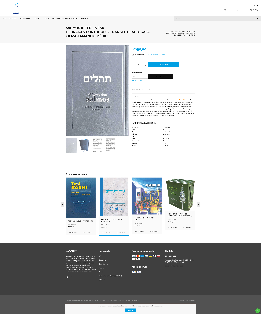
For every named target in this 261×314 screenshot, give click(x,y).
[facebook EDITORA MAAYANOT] (258, 5)
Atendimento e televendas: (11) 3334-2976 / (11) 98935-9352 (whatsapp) (179, 261)
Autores (37, 18)
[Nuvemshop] (187, 301)
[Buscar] (258, 18)
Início (4, 18)
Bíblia (176, 31)
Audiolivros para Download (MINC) (65, 18)
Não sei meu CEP (137, 80)
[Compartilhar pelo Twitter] (146, 89)
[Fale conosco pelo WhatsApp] (257, 310)
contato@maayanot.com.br (174, 266)
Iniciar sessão (243, 10)
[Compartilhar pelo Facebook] (143, 89)
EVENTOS (84, 18)
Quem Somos (25, 18)
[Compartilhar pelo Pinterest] (149, 89)
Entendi (130, 310)
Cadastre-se (230, 10)
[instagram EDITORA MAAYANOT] (254, 5)
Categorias (13, 18)
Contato (46, 18)
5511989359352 (170, 256)
